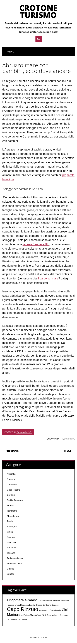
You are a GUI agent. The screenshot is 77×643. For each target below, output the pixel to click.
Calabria (11, 479)
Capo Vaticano (53, 615)
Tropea (39, 605)
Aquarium (64, 615)
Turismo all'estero (15, 558)
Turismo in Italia (24, 432)
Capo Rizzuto (13, 490)
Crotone (11, 495)
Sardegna (12, 526)
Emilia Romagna (15, 500)
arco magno (44, 610)
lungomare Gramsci (22, 600)
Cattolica (55, 601)
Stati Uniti (11, 542)
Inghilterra (12, 511)
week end (40, 614)
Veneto (10, 574)
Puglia (10, 521)
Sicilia (10, 532)
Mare (20, 615)
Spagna (11, 537)
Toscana (11, 553)
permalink (69, 438)
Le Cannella (12, 619)
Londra (32, 605)
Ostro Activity (55, 610)
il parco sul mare (47, 278)
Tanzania (11, 547)
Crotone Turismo (38, 11)
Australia (11, 474)
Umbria (10, 569)
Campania (12, 484)
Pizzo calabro (45, 601)
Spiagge (55, 605)
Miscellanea (13, 516)
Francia (10, 505)
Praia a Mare (29, 615)
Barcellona (22, 619)
